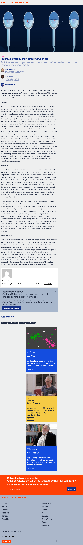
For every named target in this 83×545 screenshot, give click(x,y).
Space (45, 522)
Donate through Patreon (11, 308)
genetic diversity (13, 322)
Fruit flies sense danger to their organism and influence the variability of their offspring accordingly (39, 63)
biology (4, 322)
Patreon (13, 536)
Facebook (2, 536)
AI (43, 512)
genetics (22, 322)
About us (5, 519)
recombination (30, 322)
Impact (45, 506)
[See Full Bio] (52, 284)
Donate (5, 516)
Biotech (45, 525)
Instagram (6, 536)
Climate (45, 509)
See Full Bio (48, 284)
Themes (5, 509)
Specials (5, 512)
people (4, 506)
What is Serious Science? (80, 541)
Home (4, 503)
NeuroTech (47, 519)
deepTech (46, 503)
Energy (45, 516)
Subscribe (6, 541)
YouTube (9, 536)
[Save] (57, 541)
